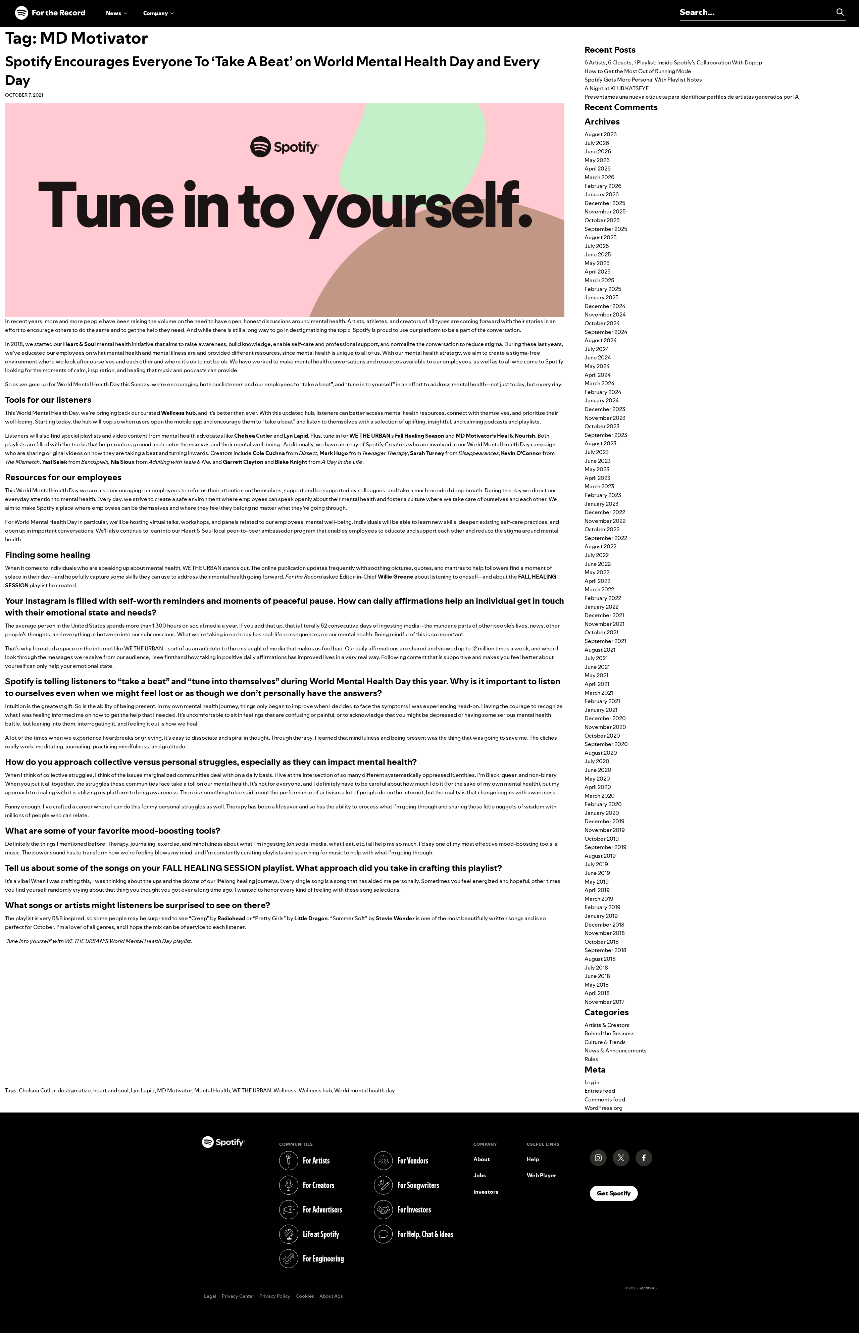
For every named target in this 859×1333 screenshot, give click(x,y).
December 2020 (605, 718)
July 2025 (597, 246)
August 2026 (601, 134)
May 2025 (597, 263)
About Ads (331, 1296)
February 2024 (603, 392)
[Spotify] (50, 13)
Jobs (479, 1175)
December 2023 (605, 409)
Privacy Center (238, 1296)
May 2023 (597, 469)
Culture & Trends (605, 1042)
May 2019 (597, 881)
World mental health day (364, 1090)
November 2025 (605, 211)
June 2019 (597, 873)
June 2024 (598, 357)
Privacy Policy (274, 1296)
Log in (592, 1082)
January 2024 (602, 400)
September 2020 (606, 744)
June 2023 (598, 460)
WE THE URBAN (251, 1090)
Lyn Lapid (143, 1090)
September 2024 (606, 332)
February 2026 (603, 186)
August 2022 (600, 546)
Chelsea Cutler (37, 1090)
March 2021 (599, 692)
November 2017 (604, 1001)
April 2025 (598, 271)
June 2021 (597, 667)
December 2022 (605, 512)
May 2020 (597, 778)
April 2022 (597, 581)
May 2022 (597, 572)
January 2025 (602, 297)
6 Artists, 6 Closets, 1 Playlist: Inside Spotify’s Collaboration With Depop (673, 62)
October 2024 (602, 323)
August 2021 (600, 649)
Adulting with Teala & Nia (179, 461)
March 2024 (599, 383)
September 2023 (606, 435)
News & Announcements (616, 1050)
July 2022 (597, 555)
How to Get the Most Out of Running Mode (638, 71)
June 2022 (598, 563)
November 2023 (605, 418)
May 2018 (597, 984)
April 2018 (597, 993)
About (481, 1159)
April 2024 (598, 375)
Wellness (284, 1090)
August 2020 (601, 752)
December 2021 (604, 615)
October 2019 (602, 838)
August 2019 (600, 855)
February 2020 (603, 804)
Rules (591, 1059)
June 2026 (598, 151)
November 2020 (605, 727)
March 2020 (600, 795)
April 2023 (597, 478)
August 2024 (601, 340)
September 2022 (606, 538)
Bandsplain (94, 461)
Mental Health (212, 1090)
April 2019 (597, 890)
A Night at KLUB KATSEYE (617, 88)
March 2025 (599, 280)
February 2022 (603, 598)
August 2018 (600, 958)
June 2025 (598, 254)
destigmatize (74, 1090)
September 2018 (605, 950)
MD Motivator (174, 1090)
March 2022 (599, 589)
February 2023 (603, 495)
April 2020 (598, 787)
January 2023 (601, 503)
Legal (210, 1296)
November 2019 (605, 830)
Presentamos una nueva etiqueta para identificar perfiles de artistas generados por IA (692, 96)
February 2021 (602, 701)
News (113, 13)
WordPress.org (603, 1108)
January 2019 (601, 916)
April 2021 (597, 684)
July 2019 (596, 864)
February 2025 (603, 289)
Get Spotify (617, 1193)
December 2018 (604, 924)
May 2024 (597, 366)
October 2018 (602, 941)
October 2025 (602, 220)
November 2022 (605, 521)
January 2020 (602, 813)
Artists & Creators (607, 1025)
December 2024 (605, 306)
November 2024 (605, 314)
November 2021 (604, 624)
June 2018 (597, 976)
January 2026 (602, 194)
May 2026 (597, 160)
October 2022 (602, 529)
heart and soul (111, 1090)
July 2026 (597, 143)
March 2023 (599, 486)
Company (155, 13)
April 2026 (598, 168)
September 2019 (605, 847)
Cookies (305, 1296)
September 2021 (605, 641)
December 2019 (604, 821)
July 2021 (596, 658)
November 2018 (605, 933)
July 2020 (597, 761)
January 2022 (601, 606)
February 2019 (602, 907)
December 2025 (605, 203)
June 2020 (598, 770)
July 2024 (597, 349)
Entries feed (600, 1090)
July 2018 (596, 967)
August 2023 (600, 443)
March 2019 (599, 898)
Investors (485, 1191)
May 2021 (596, 675)
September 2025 (606, 229)
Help (533, 1159)
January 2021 (601, 709)
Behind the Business (610, 1033)
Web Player (541, 1175)
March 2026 (599, 177)
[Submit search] (837, 12)
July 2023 (597, 452)
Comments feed (605, 1099)
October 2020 (602, 735)
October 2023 (602, 426)
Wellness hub (315, 1090)
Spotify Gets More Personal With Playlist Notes (643, 79)
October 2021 (601, 632)
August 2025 (601, 237)
